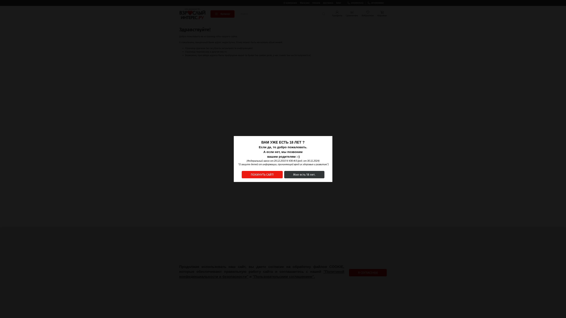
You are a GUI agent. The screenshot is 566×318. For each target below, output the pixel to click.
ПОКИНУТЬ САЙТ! (262, 174)
